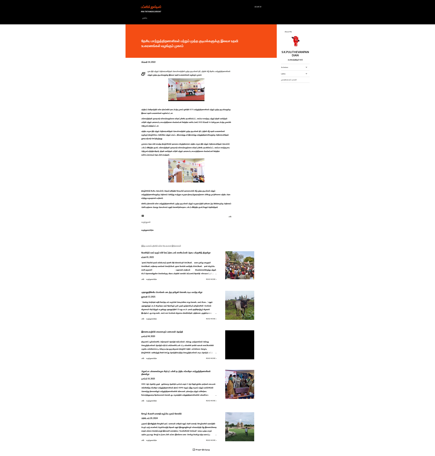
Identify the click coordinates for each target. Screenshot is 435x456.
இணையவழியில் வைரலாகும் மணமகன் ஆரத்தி (162, 331)
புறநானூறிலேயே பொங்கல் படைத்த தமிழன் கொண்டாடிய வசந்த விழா (172, 292)
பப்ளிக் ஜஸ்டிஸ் (151, 7)
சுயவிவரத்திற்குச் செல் (295, 60)
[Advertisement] (295, 99)
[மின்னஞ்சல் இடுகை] (142, 216)
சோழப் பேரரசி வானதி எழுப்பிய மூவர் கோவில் (161, 413)
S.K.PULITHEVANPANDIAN (295, 53)
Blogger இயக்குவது (202, 450)
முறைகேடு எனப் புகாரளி (289, 80)
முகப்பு (144, 18)
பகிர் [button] (230, 216)
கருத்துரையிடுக (147, 230)
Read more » (211, 279)
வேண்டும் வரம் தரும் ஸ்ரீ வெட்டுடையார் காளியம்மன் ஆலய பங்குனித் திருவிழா (176, 252)
